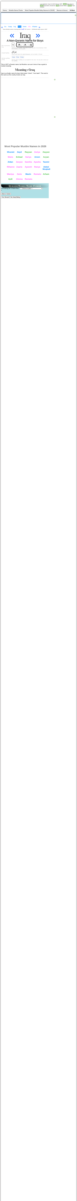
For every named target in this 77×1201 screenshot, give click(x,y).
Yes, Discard (5, 197)
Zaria (19, 174)
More (72, 10)
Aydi (10, 179)
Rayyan (28, 152)
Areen (37, 157)
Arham (46, 174)
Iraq (19, 26)
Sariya (28, 157)
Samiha (28, 162)
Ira (5, 26)
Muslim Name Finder (16, 10)
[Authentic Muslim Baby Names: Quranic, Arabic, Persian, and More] (18, 5)
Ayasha (37, 162)
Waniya (10, 174)
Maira (10, 157)
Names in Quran (62, 10)
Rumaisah (37, 174)
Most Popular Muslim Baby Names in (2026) (40, 10)
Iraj (15, 26)
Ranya (37, 167)
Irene (24, 26)
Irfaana (34, 26)
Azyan (46, 157)
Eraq (17, 57)
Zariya (37, 152)
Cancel (8, 194)
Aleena (19, 179)
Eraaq (22, 57)
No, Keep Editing (15, 197)
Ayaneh (28, 167)
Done (3, 194)
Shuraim (10, 152)
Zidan (10, 162)
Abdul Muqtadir (46, 168)
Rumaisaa (28, 179)
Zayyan (46, 152)
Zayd (19, 152)
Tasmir (46, 162)
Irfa (29, 26)
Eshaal (19, 157)
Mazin (28, 174)
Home (5, 10)
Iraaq (10, 26)
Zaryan (19, 162)
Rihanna (10, 167)
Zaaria (19, 167)
